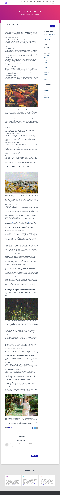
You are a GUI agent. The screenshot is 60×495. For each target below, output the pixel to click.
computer (34, 54)
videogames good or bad (28, 478)
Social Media (46, 1)
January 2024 (46, 69)
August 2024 (46, 57)
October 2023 (46, 74)
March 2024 (45, 65)
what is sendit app (46, 41)
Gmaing (25, 1)
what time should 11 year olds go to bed (49, 34)
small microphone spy (45, 478)
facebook (12, 222)
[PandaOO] (6, 3)
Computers (20, 1)
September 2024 (46, 55)
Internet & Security (29, 1)
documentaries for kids (47, 39)
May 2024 (45, 62)
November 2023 (46, 72)
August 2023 (46, 77)
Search (45, 24)
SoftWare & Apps (52, 1)
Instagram (32, 222)
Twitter (28, 222)
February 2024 (46, 67)
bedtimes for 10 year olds (47, 37)
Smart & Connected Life (40, 1)
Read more (14, 484)
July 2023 (45, 79)
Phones (35, 1)
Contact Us (52, 3)
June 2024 (45, 60)
